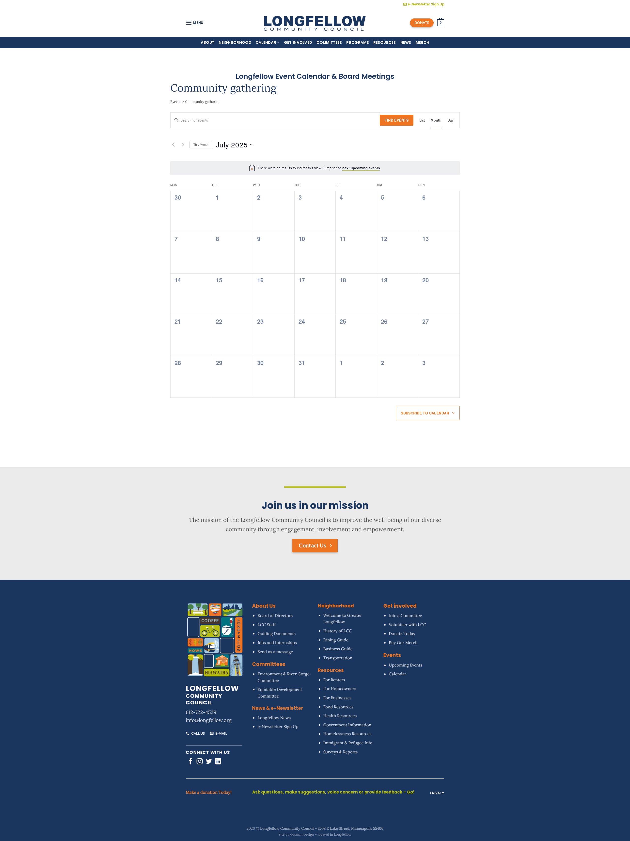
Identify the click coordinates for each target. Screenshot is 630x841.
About (208, 42)
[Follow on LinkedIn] (218, 761)
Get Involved (298, 42)
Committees (329, 42)
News (405, 42)
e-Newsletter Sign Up (277, 726)
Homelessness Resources (347, 733)
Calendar (266, 42)
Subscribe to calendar (425, 413)
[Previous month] (173, 145)
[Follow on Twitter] (209, 761)
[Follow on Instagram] (200, 761)
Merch (422, 42)
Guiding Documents (276, 633)
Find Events (397, 120)
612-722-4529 (201, 712)
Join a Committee (405, 615)
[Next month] (183, 145)
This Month (200, 144)
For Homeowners (339, 688)
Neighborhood (235, 42)
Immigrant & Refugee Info (347, 743)
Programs (357, 42)
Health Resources (340, 715)
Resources (384, 42)
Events (175, 101)
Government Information (347, 724)
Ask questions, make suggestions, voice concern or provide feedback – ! (333, 792)
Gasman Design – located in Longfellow (320, 834)
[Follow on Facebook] (190, 761)
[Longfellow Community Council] (315, 22)
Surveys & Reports (340, 751)
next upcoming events (361, 167)
